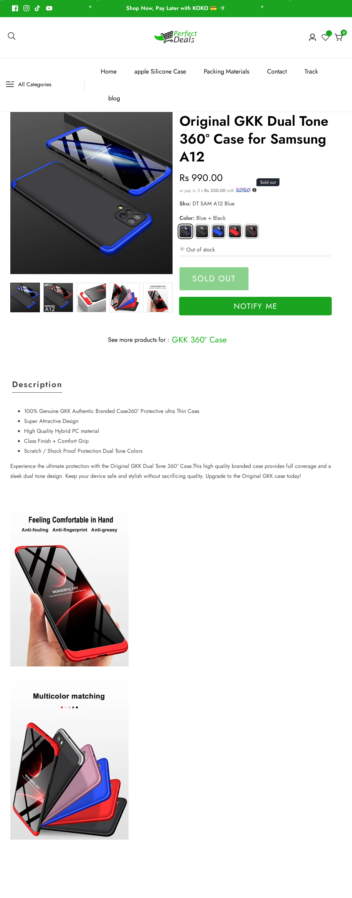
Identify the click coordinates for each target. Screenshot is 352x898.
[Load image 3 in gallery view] (91, 297)
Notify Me (255, 306)
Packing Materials (226, 71)
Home (109, 71)
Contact (277, 71)
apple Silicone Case (160, 71)
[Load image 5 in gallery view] (158, 297)
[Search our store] (11, 37)
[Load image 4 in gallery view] (124, 297)
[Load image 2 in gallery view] (58, 297)
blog (114, 98)
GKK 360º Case (199, 340)
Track (311, 71)
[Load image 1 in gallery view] (25, 297)
